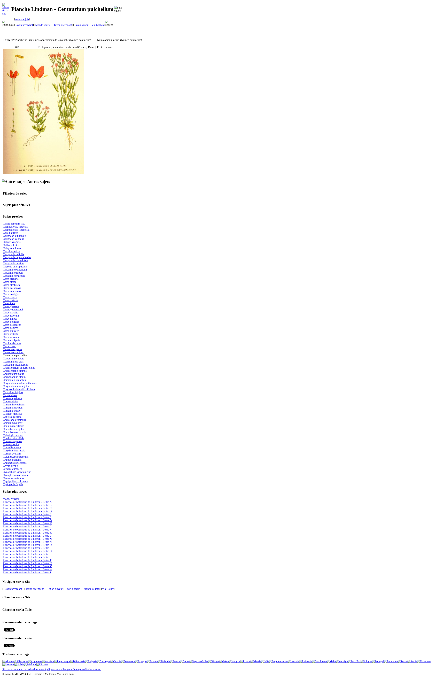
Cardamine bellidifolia (15, 269)
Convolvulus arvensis (14, 432)
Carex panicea (10, 327)
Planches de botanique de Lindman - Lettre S (27, 557)
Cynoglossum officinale (15, 475)
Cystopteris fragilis (13, 484)
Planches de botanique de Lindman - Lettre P (27, 547)
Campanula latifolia (13, 254)
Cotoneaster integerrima (15, 456)
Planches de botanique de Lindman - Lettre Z (27, 572)
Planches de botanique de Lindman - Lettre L (27, 535)
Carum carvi (9, 346)
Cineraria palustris (12, 398)
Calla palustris (10, 232)
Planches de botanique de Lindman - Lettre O (27, 544)
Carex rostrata (10, 334)
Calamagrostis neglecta (15, 226)
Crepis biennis (10, 465)
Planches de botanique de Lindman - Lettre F (27, 517)
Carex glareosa (11, 306)
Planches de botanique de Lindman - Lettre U (27, 563)
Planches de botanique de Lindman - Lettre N (27, 541)
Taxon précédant (24, 25)
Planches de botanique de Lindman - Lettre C (27, 508)
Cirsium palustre (11, 410)
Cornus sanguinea (12, 441)
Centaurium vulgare (13, 358)
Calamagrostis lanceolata (16, 229)
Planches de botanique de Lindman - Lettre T (27, 560)
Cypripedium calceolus (15, 481)
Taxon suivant (81, 25)
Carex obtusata (11, 321)
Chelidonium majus (13, 373)
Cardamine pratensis (14, 275)
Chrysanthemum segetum (16, 386)
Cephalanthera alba (13, 361)
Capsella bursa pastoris (15, 266)
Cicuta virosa (10, 395)
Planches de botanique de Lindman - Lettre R (27, 554)
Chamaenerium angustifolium (19, 367)
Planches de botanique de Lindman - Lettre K (27, 532)
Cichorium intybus (13, 392)
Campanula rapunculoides (17, 257)
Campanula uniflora (13, 263)
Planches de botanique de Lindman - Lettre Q (27, 551)
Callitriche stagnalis (13, 238)
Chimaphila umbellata (14, 380)
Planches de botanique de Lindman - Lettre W (27, 569)
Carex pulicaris (11, 330)
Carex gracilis (10, 312)
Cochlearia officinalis (14, 419)
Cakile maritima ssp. (14, 223)
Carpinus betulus (12, 343)
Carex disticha (10, 300)
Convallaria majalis (13, 429)
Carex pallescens (12, 324)
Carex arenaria (11, 278)
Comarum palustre (13, 422)
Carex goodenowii (13, 309)
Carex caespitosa (12, 288)
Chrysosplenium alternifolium (19, 389)
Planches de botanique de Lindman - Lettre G (27, 520)
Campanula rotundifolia (15, 260)
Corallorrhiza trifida (13, 438)
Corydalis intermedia (14, 450)
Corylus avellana (12, 453)
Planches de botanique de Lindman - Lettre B (27, 505)
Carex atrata (9, 281)
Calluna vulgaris (11, 242)
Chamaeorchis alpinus (15, 370)
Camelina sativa (11, 251)
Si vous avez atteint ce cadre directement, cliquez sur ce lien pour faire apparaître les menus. (51, 669)
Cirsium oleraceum (13, 407)
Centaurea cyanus (12, 349)
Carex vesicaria (11, 337)
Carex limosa (10, 318)
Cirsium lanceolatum (14, 404)
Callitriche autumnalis (14, 235)
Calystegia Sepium (13, 435)
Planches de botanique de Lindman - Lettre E (27, 514)
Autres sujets (22, 19)
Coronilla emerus (12, 447)
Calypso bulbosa (12, 248)
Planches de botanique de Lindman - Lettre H (27, 523)
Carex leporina (11, 315)
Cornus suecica (11, 444)
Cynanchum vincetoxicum (17, 472)
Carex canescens (12, 291)
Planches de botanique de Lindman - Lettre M (27, 538)
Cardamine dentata (13, 272)
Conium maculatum (13, 426)
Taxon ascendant (63, 25)
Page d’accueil (73, 588)
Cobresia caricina (12, 416)
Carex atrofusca (11, 284)
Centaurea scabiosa (13, 352)
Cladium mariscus (12, 413)
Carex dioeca (10, 297)
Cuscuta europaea (12, 468)
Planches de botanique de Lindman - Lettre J (27, 529)
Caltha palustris (11, 245)
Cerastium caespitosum (15, 364)
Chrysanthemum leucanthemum (20, 383)
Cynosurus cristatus (13, 478)
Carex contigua (11, 294)
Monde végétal (43, 25)
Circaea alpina (10, 401)
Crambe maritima (12, 459)
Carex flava (9, 303)
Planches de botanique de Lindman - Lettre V (27, 566)
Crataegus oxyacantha (15, 462)
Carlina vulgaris (11, 340)
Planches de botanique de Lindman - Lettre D (27, 511)
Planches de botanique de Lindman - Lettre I (27, 526)
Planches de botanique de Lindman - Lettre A (27, 501)
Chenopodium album (14, 376)
